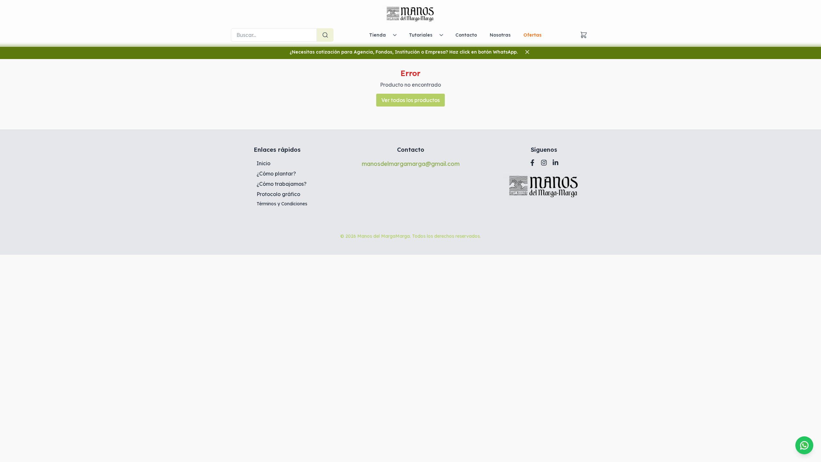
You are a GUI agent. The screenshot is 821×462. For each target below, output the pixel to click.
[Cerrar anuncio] (527, 51)
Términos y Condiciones (282, 204)
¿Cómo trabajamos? (282, 184)
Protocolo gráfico (278, 194)
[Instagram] (544, 162)
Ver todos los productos (410, 100)
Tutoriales (420, 35)
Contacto (466, 35)
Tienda (377, 35)
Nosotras (500, 35)
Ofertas (532, 35)
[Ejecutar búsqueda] (325, 35)
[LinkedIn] (555, 162)
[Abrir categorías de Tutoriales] (441, 35)
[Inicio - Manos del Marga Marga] (410, 14)
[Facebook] (532, 162)
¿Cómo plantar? (276, 173)
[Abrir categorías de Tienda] (395, 35)
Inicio (263, 163)
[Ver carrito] (583, 35)
